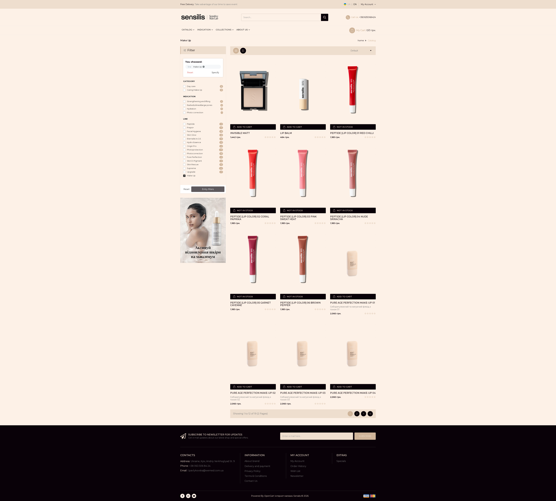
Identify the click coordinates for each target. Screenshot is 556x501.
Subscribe (365, 436)
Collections (223, 29)
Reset (190, 72)
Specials (341, 461)
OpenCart (269, 496)
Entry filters (208, 189)
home (361, 40)
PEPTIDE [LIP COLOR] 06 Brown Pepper (300, 304)
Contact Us (251, 481)
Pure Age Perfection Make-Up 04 (353, 393)
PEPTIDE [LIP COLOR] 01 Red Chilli (352, 133)
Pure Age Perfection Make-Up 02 (253, 393)
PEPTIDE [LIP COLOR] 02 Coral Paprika (249, 217)
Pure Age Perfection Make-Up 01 (352, 303)
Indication (204, 29)
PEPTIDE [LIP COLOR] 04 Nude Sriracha (349, 217)
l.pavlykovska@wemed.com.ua (205, 470)
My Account (297, 461)
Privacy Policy (252, 471)
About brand (252, 461)
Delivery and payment (257, 466)
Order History (298, 466)
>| (370, 413)
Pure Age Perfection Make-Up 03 (302, 393)
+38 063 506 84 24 (199, 466)
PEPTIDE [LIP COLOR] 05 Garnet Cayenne (250, 304)
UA (348, 4)
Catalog (187, 29)
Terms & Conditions (256, 476)
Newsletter (296, 476)
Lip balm (286, 133)
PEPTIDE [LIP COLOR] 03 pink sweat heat (298, 217)
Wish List (295, 471)
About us (242, 29)
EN (355, 4)
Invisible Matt (240, 133)
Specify (215, 72)
